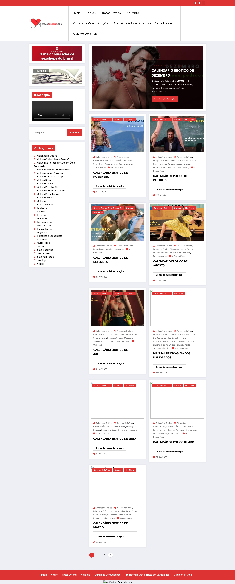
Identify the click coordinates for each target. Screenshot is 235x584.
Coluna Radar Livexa (48, 194)
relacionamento (159, 91)
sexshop (157, 348)
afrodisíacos (122, 157)
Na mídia (133, 13)
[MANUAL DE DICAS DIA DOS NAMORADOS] (177, 307)
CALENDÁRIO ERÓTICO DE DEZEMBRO (173, 73)
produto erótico (160, 167)
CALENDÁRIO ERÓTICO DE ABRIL (174, 442)
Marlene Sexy (44, 225)
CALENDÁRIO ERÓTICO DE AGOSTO (170, 263)
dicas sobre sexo (176, 84)
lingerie (156, 345)
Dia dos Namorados (162, 338)
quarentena (117, 430)
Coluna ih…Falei (45, 183)
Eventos (41, 215)
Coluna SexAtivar (46, 197)
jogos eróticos (111, 164)
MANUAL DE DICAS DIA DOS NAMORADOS (172, 355)
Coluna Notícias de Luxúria (51, 190)
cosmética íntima (159, 84)
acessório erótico (184, 157)
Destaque (42, 208)
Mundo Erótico (45, 229)
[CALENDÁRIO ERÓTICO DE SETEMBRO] (117, 222)
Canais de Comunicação (90, 23)
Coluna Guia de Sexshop (50, 176)
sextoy (186, 167)
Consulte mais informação (164, 99)
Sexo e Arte (43, 253)
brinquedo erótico (161, 160)
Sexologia (42, 260)
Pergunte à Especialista (49, 235)
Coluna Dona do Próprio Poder (53, 169)
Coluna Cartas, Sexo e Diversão (53, 159)
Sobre (90, 13)
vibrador (166, 348)
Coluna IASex (44, 180)
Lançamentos (44, 222)
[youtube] (199, 3)
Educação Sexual (160, 341)
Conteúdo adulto (46, 204)
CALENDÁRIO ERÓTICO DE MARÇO (110, 525)
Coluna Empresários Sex (50, 173)
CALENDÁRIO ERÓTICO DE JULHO (110, 352)
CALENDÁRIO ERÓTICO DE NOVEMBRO (110, 174)
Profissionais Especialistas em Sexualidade (142, 23)
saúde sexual (99, 167)
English (41, 211)
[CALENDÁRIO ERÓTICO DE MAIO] (117, 400)
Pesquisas (42, 239)
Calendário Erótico (47, 155)
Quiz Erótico (43, 242)
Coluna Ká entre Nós (48, 187)
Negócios (42, 232)
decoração (191, 334)
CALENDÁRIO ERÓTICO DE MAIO (114, 438)
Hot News (42, 218)
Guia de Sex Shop (85, 34)
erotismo (188, 84)
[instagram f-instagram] (203, 3)
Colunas (41, 201)
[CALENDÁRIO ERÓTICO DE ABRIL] (177, 400)
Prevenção (106, 430)
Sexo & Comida (45, 250)
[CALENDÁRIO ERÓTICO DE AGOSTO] (177, 222)
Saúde (40, 246)
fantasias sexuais (160, 88)
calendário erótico (101, 160)
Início (77, 13)
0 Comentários (117, 167)
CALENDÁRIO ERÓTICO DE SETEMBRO (110, 260)
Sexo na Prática (45, 256)
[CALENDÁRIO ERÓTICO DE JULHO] (117, 307)
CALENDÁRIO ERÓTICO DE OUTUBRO (170, 178)
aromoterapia (159, 426)
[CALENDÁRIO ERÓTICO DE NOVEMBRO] (117, 134)
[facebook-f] (195, 3)
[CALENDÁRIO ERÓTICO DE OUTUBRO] (177, 134)
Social (40, 263)
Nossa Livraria (111, 13)
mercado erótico (175, 88)
